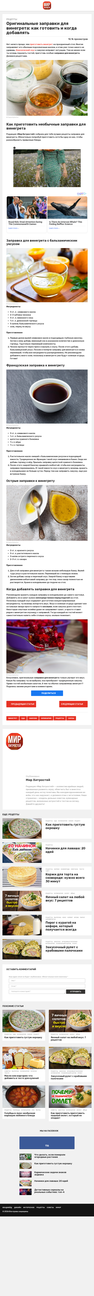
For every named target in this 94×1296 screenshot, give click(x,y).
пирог (82, 917)
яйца (73, 893)
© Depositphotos (12, 117)
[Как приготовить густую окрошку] (22, 828)
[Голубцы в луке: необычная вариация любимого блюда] (23, 1097)
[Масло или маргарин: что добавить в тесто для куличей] (23, 1058)
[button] (4, 5)
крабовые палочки (69, 941)
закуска (57, 941)
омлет (79, 1110)
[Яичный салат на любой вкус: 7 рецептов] (22, 901)
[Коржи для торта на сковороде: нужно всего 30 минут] (22, 877)
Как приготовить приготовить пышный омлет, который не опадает (68, 1115)
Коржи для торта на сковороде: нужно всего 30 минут (65, 877)
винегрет (12, 718)
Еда (23, 718)
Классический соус (25, 50)
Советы (7, 1071)
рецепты (60, 718)
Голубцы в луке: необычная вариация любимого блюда (19, 1114)
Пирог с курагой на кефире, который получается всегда (61, 926)
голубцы (16, 1110)
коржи (56, 869)
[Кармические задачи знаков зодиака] (25, 1174)
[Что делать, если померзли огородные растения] (25, 1157)
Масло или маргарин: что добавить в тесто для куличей (21, 1077)
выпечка (57, 917)
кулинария (46, 718)
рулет (74, 943)
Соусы (71, 718)
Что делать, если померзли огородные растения (49, 1155)
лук (33, 1110)
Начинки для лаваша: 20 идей (65, 850)
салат (66, 893)
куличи (34, 1071)
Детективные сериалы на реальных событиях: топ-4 (49, 1190)
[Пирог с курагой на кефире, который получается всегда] (22, 925)
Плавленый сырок (63, 943)
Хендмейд (7, 1207)
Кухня (71, 821)
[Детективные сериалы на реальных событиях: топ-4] (25, 1192)
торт (47, 871)
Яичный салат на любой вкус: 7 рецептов (65, 898)
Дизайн (17, 1207)
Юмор (58, 1207)
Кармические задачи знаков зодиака (50, 1173)
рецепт (77, 821)
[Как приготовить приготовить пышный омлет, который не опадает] (70, 1097)
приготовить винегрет (41, 44)
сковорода (65, 869)
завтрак (61, 1110)
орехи (76, 917)
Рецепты (11, 19)
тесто (81, 869)
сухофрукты (51, 919)
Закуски (33, 718)
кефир (70, 917)
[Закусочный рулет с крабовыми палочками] (22, 949)
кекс (64, 917)
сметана (74, 869)
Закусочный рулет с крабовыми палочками (64, 949)
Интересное (28, 1207)
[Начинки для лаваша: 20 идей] (22, 852)
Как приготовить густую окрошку (65, 826)
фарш (38, 1110)
